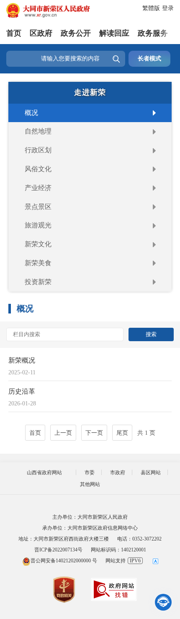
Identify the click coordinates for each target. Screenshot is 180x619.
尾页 (122, 433)
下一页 (94, 433)
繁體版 (151, 8)
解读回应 (114, 33)
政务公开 (76, 33)
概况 (31, 112)
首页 (13, 33)
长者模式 (149, 58)
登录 (168, 8)
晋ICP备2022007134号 (58, 550)
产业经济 (38, 187)
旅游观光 (38, 225)
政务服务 (153, 33)
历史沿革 (21, 391)
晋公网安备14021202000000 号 (64, 561)
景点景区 (38, 206)
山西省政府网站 (44, 472)
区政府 (41, 33)
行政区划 (38, 150)
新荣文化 (38, 244)
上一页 (63, 433)
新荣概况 (21, 360)
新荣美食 (38, 262)
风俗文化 (38, 168)
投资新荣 (38, 281)
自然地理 (38, 131)
